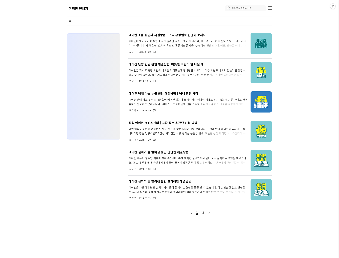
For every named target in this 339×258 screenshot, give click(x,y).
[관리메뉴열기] (332, 6)
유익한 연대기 (78, 8)
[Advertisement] (93, 86)
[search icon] (228, 8)
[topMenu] (270, 7)
